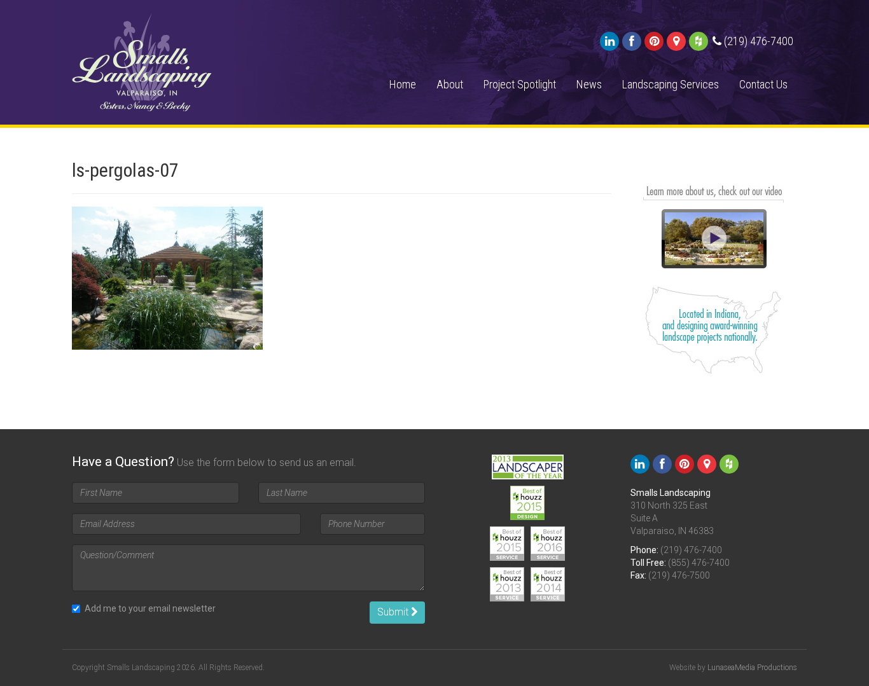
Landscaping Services (670, 84)
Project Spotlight (519, 84)
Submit (394, 612)
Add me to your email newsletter (150, 608)
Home (402, 84)
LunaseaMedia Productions (752, 667)
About (449, 84)
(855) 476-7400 (699, 563)
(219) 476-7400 (691, 550)
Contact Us (763, 84)
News (589, 84)
